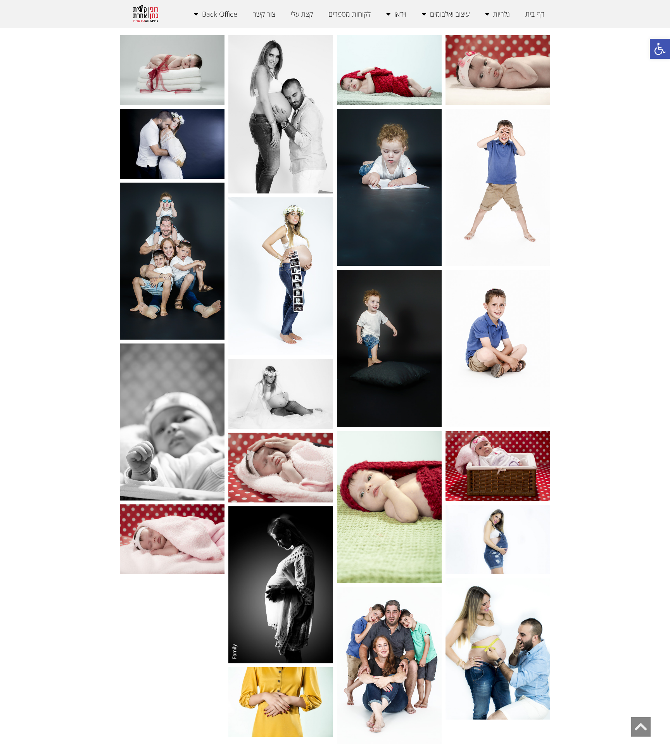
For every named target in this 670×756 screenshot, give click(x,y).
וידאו (400, 14)
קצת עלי (302, 14)
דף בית (534, 14)
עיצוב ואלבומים (450, 14)
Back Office (219, 14)
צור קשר (264, 14)
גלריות (501, 14)
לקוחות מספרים (349, 14)
